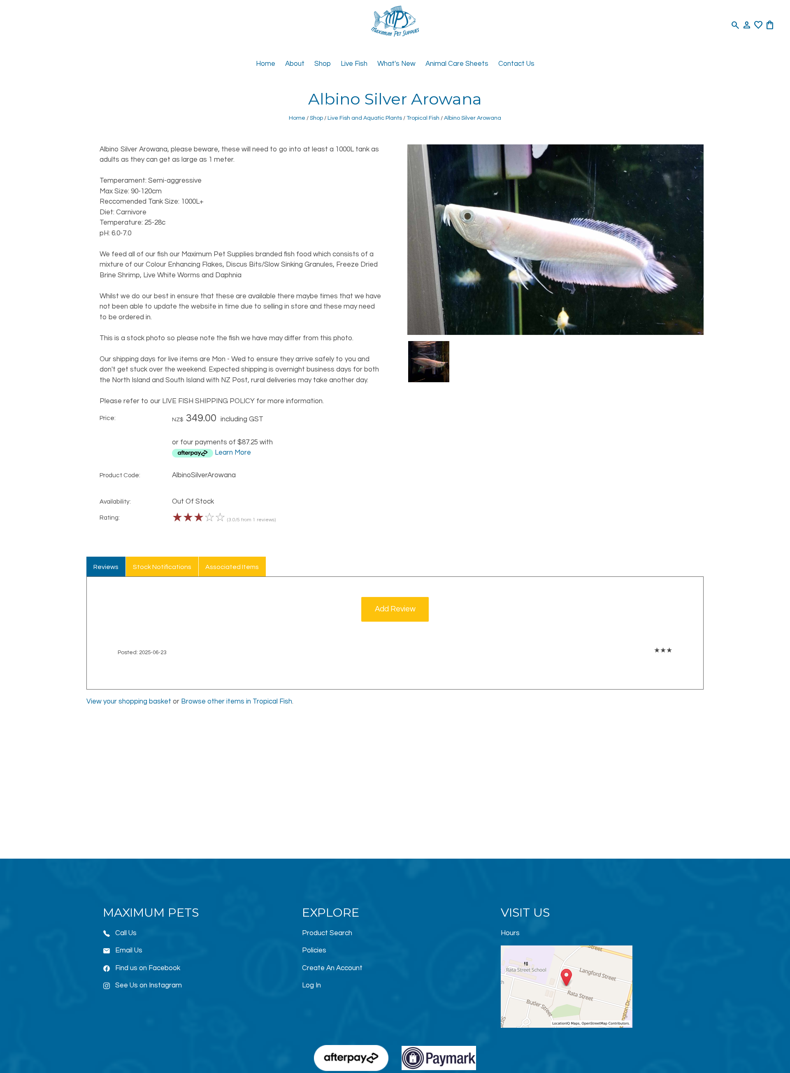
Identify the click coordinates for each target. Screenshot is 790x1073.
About (294, 63)
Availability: (115, 501)
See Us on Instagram (148, 985)
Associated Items (232, 567)
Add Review (395, 609)
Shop (322, 63)
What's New (396, 63)
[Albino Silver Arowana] (555, 333)
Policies (314, 950)
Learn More (233, 452)
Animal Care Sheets (456, 63)
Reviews (105, 567)
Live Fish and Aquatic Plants (365, 118)
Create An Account (332, 968)
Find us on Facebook (147, 968)
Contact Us (516, 63)
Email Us (128, 950)
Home (265, 63)
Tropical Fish (423, 118)
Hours (510, 933)
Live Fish (354, 63)
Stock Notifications (162, 567)
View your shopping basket (128, 701)
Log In (311, 985)
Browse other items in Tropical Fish (236, 701)
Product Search (327, 933)
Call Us (126, 933)
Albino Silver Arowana (472, 118)
